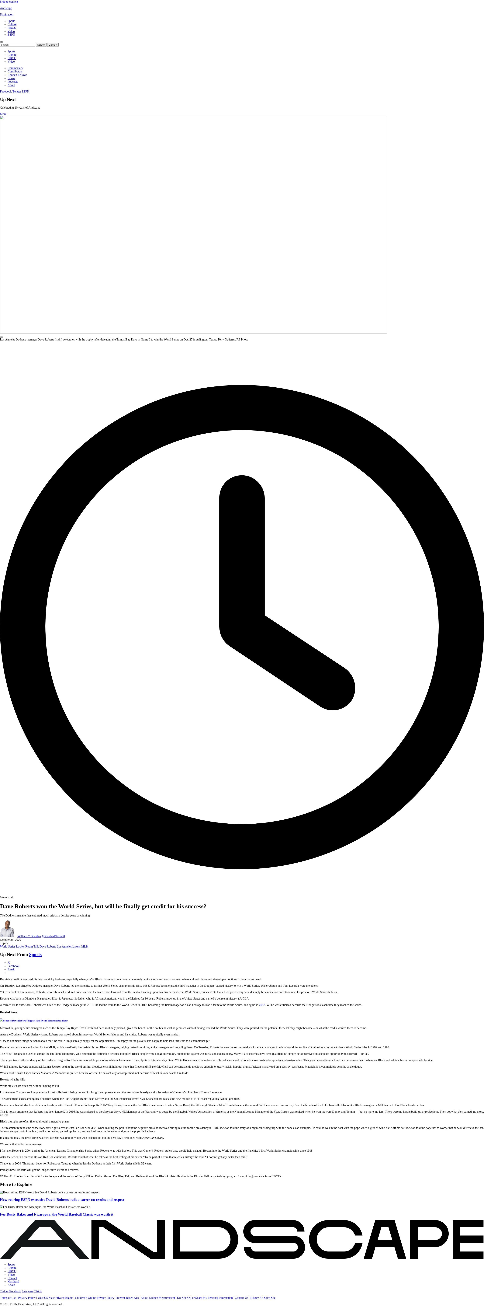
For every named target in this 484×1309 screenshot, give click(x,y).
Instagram (27, 1291)
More (3, 114)
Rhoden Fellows (17, 74)
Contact (12, 1278)
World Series (8, 946)
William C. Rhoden (29, 936)
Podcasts (13, 81)
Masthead (13, 1281)
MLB (84, 946)
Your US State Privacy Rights (55, 1297)
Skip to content (9, 1)
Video (11, 31)
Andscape (6, 8)
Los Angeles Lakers (69, 946)
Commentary (15, 68)
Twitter (16, 91)
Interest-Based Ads (127, 1297)
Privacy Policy (27, 1297)
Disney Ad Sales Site (262, 1297)
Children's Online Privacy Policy (94, 1297)
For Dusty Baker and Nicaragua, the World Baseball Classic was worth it (56, 1214)
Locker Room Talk (28, 946)
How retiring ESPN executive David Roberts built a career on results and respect (62, 1200)
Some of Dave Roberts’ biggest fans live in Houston (35, 1020)
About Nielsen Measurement (158, 1297)
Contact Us (241, 1297)
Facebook (6, 91)
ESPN (11, 34)
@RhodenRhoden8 (53, 936)
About (11, 85)
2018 (262, 1005)
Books (11, 78)
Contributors (15, 71)
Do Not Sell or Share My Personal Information (205, 1297)
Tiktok (38, 1291)
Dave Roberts (48, 946)
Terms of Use (8, 1297)
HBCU (12, 27)
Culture (12, 24)
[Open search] (1, 42)
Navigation (6, 14)
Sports (11, 21)
